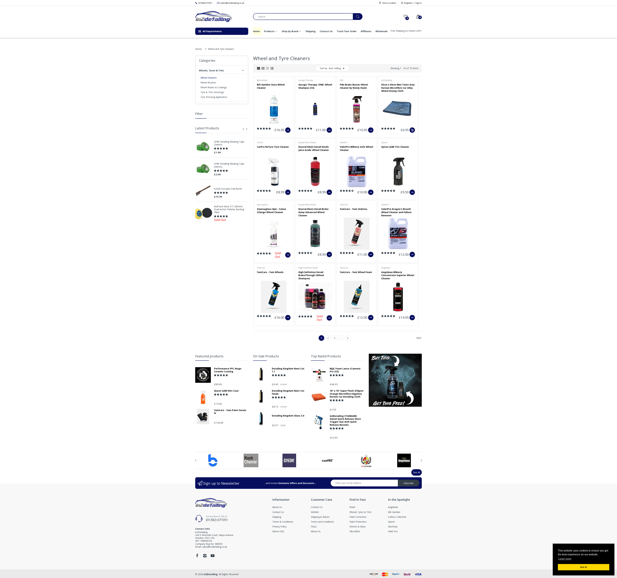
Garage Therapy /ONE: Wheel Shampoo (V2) (315, 86)
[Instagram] (205, 556)
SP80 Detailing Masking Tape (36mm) (229, 165)
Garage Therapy (305, 80)
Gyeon (384, 142)
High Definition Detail (308, 267)
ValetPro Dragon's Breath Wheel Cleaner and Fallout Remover (396, 212)
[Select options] (288, 130)
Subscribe (409, 483)
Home (198, 48)
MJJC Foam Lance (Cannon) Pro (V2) (345, 370)
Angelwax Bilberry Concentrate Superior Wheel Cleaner (397, 275)
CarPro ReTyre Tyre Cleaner (273, 146)
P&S (341, 80)
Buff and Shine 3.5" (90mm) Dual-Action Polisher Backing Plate (229, 209)
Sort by (323, 68)
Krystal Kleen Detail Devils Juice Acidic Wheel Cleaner (313, 148)
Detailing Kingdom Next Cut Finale (288, 392)
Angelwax (385, 267)
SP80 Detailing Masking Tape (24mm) (229, 143)
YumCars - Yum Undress (353, 209)
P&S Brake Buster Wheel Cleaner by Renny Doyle (354, 86)
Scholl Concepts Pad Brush (228, 188)
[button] (221, 148)
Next (418, 337)
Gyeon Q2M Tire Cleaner (395, 146)
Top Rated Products (326, 356)
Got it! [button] (583, 567)
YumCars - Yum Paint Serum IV (230, 412)
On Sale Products (266, 356)
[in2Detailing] (221, 16)
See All (416, 472)
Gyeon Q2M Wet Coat (226, 390)
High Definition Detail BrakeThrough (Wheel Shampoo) (311, 275)
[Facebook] (197, 556)
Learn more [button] (564, 558)
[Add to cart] (412, 130)
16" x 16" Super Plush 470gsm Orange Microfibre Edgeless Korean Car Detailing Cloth (346, 393)
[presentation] (243, 129)
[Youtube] (213, 556)
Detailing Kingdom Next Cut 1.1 (288, 370)
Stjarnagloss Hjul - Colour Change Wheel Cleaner (271, 210)
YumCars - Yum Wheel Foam (356, 272)
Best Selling (335, 68)
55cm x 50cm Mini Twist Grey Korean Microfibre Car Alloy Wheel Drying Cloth (398, 87)
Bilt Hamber (262, 80)
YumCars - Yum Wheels (270, 272)
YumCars (344, 204)
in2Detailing (386, 80)
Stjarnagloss (262, 204)
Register (408, 2)
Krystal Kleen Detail (307, 142)
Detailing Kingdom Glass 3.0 (288, 415)
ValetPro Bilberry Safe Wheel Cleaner (356, 148)
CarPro (260, 142)
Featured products (209, 356)
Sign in (418, 2)
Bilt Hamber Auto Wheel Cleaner (271, 86)
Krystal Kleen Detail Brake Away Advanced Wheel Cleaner (313, 212)
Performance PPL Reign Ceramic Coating (227, 370)
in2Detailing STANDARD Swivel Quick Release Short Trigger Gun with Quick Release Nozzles (345, 420)
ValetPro (344, 142)
